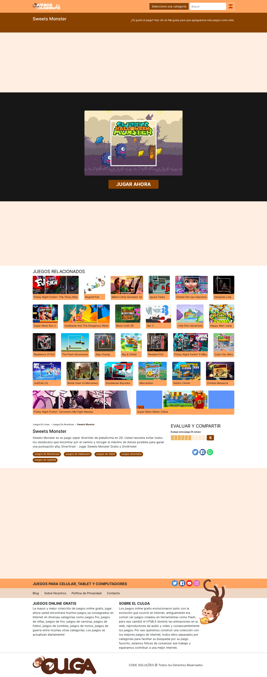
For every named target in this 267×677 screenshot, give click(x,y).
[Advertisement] (133, 62)
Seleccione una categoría (169, 6)
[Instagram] (196, 583)
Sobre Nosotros (55, 593)
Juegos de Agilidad (45, 459)
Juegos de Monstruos (46, 453)
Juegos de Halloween (77, 453)
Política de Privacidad (87, 593)
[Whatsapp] (210, 452)
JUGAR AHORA (133, 184)
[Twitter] (195, 452)
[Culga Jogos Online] (64, 664)
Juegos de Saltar (105, 453)
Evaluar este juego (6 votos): (186, 431)
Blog (36, 593)
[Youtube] (189, 583)
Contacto (113, 593)
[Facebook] (202, 452)
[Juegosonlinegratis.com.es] (46, 5)
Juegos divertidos (131, 453)
